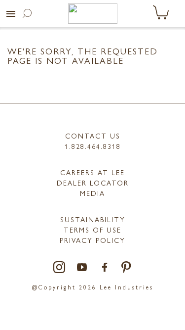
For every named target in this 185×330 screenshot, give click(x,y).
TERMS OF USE (92, 230)
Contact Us (92, 136)
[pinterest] (126, 268)
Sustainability (92, 219)
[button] (11, 14)
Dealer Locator (93, 183)
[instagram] (59, 268)
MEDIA (92, 193)
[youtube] (82, 268)
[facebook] (105, 268)
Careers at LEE (92, 172)
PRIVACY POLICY (92, 240)
